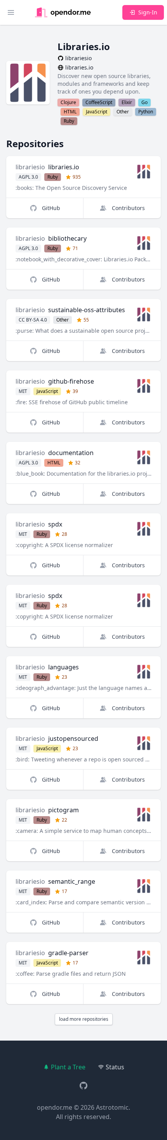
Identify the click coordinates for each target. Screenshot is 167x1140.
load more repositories (83, 1019)
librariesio (30, 167)
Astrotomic (112, 1107)
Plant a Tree (68, 1067)
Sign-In (147, 12)
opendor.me (54, 1107)
